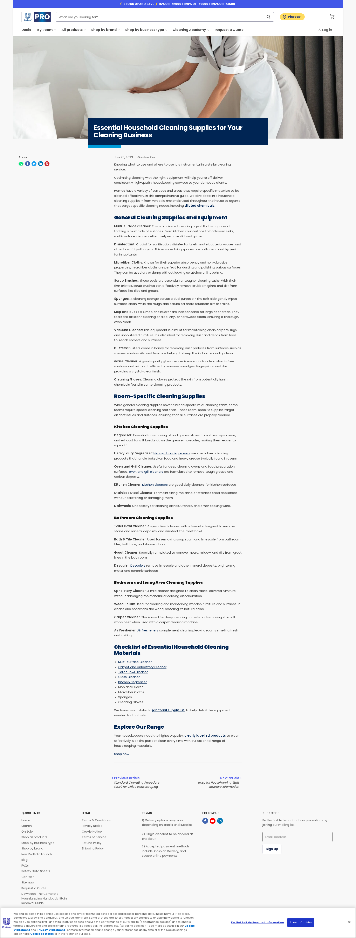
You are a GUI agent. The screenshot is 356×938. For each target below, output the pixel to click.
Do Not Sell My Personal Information (257, 922)
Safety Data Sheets (35, 871)
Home (25, 820)
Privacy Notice (92, 826)
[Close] (349, 922)
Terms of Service (94, 837)
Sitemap (27, 882)
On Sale (27, 832)
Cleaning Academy (190, 29)
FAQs (25, 865)
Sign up (272, 849)
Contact (27, 877)
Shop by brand (104, 29)
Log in (326, 29)
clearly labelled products (205, 735)
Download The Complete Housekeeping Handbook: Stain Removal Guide (44, 898)
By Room (45, 29)
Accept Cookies (301, 922)
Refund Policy (91, 843)
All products (72, 29)
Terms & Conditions (96, 820)
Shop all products (34, 837)
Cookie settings (42, 934)
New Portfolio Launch (36, 854)
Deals (26, 29)
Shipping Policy (93, 848)
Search (26, 826)
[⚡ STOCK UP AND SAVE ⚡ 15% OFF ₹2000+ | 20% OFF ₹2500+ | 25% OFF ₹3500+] (178, 3)
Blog (24, 860)
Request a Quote (229, 29)
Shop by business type (145, 29)
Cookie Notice (92, 832)
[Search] (268, 17)
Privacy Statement (51, 930)
